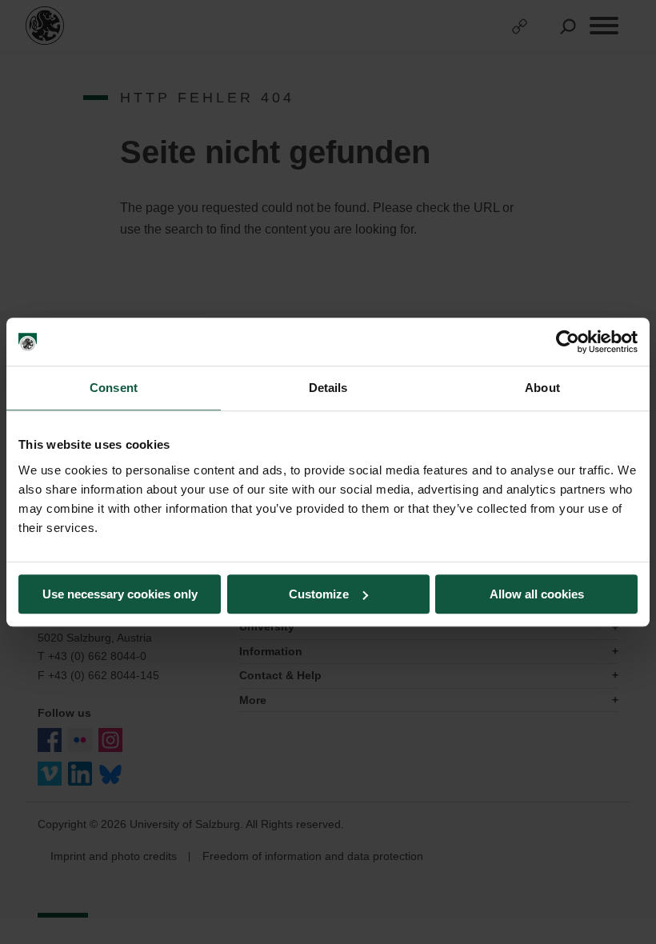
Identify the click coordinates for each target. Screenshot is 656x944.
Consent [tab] (114, 387)
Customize (319, 594)
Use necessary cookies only (120, 594)
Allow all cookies (537, 594)
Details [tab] (328, 387)
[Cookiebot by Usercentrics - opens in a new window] (568, 342)
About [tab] (542, 387)
